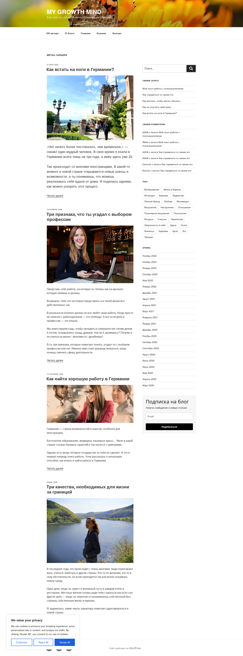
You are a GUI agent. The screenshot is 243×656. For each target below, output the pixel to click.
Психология (180, 213)
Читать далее (55, 195)
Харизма (163, 231)
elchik (145, 132)
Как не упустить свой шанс (156, 107)
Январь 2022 (149, 286)
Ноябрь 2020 (149, 336)
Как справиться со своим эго (157, 94)
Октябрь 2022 (149, 274)
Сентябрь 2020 (150, 348)
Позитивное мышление (156, 213)
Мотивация (183, 201)
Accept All (65, 642)
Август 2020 (148, 354)
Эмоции (148, 237)
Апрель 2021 (149, 305)
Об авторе (52, 33)
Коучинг (101, 33)
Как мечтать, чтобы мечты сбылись (161, 100)
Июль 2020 (148, 360)
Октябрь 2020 (149, 342)
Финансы (149, 231)
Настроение (167, 207)
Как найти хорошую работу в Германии (87, 379)
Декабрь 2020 (149, 329)
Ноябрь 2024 (149, 255)
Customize (21, 642)
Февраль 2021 (150, 317)
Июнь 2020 (148, 366)
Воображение (151, 189)
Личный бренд (152, 201)
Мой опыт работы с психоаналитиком (162, 88)
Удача (173, 225)
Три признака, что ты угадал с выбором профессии (89, 216)
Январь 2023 (149, 268)
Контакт (117, 33)
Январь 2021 (149, 323)
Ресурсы (148, 219)
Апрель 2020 (149, 379)
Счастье (162, 219)
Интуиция (149, 195)
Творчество (177, 219)
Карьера (163, 195)
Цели (175, 231)
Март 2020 (148, 385)
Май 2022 (147, 280)
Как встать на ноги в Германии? (80, 69)
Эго (184, 231)
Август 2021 (148, 298)
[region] (43, 632)
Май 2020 (147, 373)
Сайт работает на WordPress (125, 648)
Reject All (43, 642)
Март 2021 (148, 311)
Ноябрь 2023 (149, 261)
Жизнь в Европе (172, 189)
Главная (85, 33)
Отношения (184, 207)
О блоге (69, 33)
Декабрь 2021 (149, 292)
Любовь (168, 201)
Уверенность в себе (155, 225)
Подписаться (169, 426)
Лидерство (178, 195)
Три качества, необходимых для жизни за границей (87, 489)
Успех (184, 225)
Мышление (150, 207)
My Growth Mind (74, 11)
